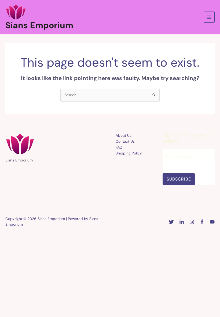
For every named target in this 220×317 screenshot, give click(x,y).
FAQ (119, 147)
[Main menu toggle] (209, 17)
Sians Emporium (39, 25)
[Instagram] (191, 221)
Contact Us (125, 141)
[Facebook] (202, 221)
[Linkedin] (181, 221)
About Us (123, 135)
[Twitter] (171, 221)
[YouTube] (212, 221)
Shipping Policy (129, 153)
